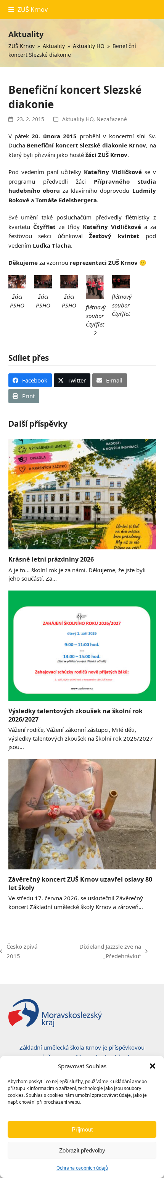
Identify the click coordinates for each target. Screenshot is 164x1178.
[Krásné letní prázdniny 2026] (82, 493)
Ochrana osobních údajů (82, 1168)
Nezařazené (111, 119)
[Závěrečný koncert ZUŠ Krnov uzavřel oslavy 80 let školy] (82, 813)
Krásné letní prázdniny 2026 (51, 559)
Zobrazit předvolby (82, 1150)
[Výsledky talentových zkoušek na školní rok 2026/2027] (82, 645)
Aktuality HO (77, 119)
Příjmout (82, 1129)
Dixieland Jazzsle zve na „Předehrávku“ (97, 952)
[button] (152, 1066)
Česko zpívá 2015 (18, 952)
